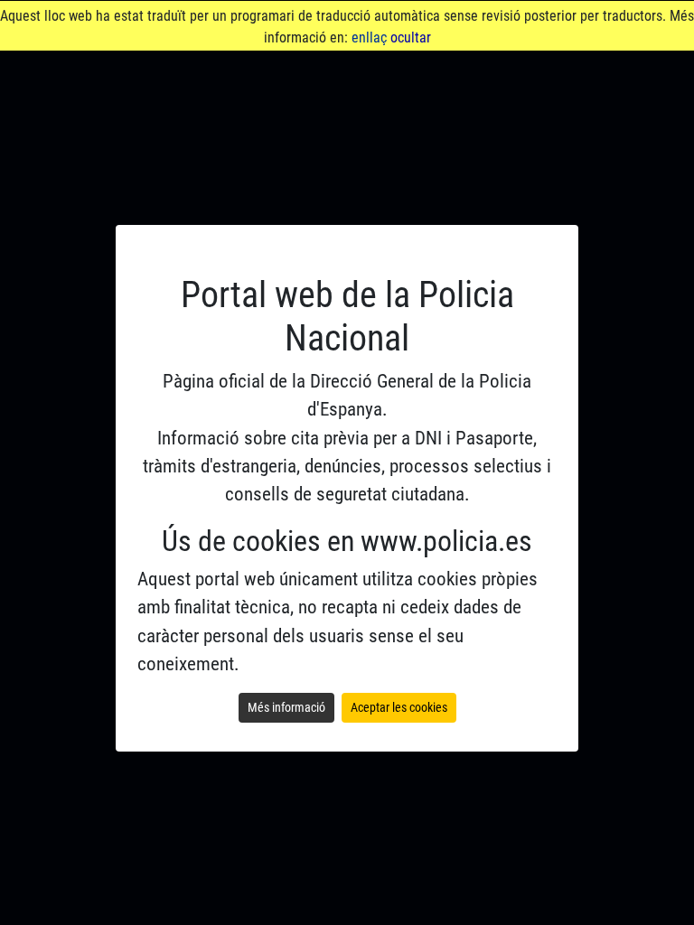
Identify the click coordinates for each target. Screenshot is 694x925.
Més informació (286, 707)
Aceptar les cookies (399, 707)
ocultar (410, 37)
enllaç (369, 37)
